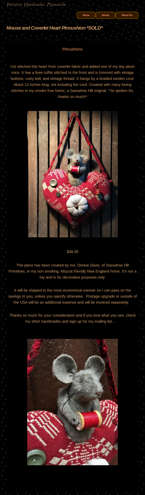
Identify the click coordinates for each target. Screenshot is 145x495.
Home (86, 15)
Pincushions (72, 49)
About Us (127, 15)
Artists (105, 15)
